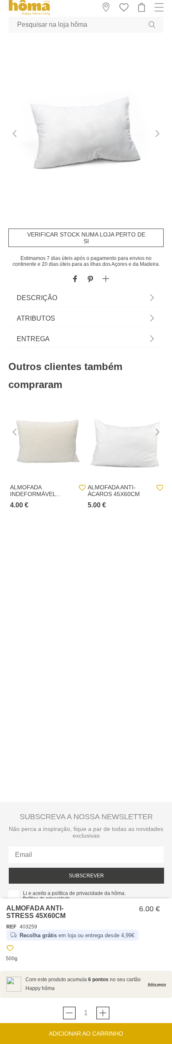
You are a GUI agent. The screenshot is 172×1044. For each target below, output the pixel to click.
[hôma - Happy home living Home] (29, 14)
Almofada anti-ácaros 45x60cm (114, 490)
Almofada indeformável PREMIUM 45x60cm (38, 490)
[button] (105, 279)
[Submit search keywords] (152, 25)
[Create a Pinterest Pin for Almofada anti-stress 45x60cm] (90, 279)
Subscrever (86, 876)
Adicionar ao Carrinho (86, 1033)
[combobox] (86, 24)
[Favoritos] (10, 949)
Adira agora (157, 984)
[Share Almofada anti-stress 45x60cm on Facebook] (74, 279)
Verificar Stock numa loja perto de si (86, 237)
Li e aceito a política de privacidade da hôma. (74, 893)
